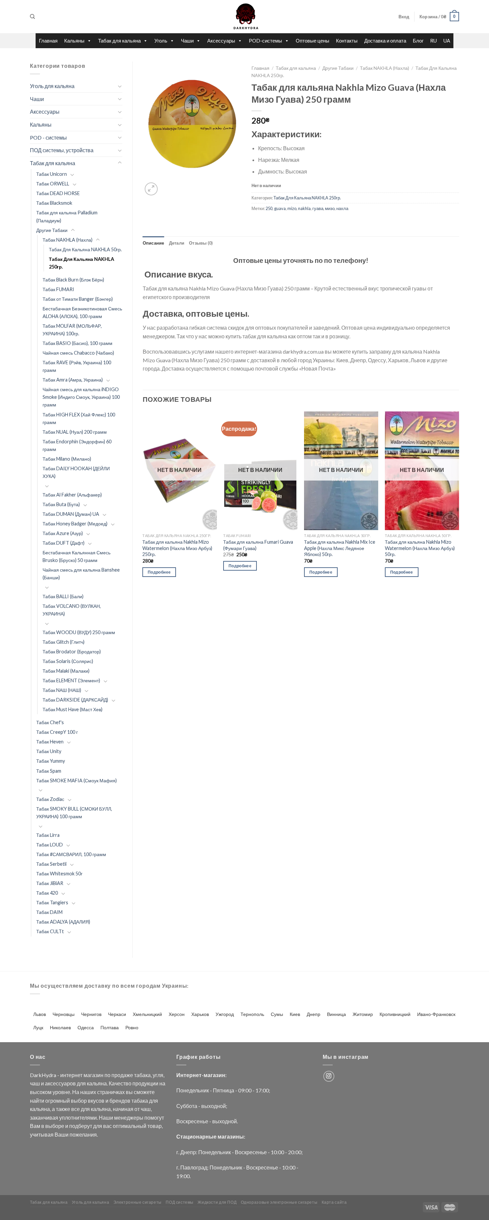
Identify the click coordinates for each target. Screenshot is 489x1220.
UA (446, 41)
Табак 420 (47, 893)
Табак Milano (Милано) (67, 459)
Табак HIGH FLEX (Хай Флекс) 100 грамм (79, 418)
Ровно (131, 1027)
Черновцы (64, 1014)
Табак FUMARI (58, 289)
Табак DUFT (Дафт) (63, 543)
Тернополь (252, 1014)
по (107, 1075)
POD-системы (265, 41)
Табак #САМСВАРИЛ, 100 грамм (71, 854)
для (81, 1083)
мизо (330, 208)
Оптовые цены (312, 41)
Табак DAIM (49, 912)
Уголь (160, 41)
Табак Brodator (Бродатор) (72, 651)
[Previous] (143, 500)
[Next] (459, 500)
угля (158, 1075)
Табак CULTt (50, 931)
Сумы (277, 1014)
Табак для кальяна (119, 41)
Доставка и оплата (385, 41)
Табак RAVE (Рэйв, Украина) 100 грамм (77, 366)
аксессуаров (60, 1083)
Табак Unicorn (51, 174)
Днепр (313, 1014)
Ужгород (225, 1014)
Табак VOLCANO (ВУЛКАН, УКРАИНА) (72, 609)
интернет (71, 1075)
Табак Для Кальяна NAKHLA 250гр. (81, 263)
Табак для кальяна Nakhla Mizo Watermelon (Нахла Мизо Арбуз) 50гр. (420, 548)
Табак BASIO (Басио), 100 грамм (77, 343)
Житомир (363, 1014)
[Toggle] (119, 86)
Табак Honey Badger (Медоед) (75, 523)
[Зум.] (151, 188)
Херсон (177, 1014)
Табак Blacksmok (54, 203)
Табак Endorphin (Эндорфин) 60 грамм (77, 445)
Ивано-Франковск (436, 1014)
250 (268, 208)
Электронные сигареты (137, 1202)
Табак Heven (50, 741)
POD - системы (48, 137)
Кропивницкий (395, 1014)
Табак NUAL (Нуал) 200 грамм (75, 432)
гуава (317, 208)
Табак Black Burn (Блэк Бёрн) (73, 279)
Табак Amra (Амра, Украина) (73, 380)
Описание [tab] (153, 243)
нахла (342, 208)
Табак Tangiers (52, 902)
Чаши (187, 41)
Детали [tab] (177, 243)
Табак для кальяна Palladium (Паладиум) (66, 216)
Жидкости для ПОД (217, 1202)
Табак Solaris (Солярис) (68, 661)
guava (280, 208)
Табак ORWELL (52, 183)
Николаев (60, 1027)
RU (433, 41)
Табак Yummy (50, 761)
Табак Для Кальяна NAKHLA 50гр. (85, 249)
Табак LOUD (49, 844)
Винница (336, 1014)
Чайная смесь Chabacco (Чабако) (78, 353)
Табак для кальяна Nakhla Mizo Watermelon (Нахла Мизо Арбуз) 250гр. (177, 548)
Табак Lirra (48, 835)
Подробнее (159, 572)
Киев (295, 1014)
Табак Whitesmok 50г (59, 873)
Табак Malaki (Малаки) (66, 671)
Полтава (109, 1027)
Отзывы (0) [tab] (201, 243)
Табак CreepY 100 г (57, 732)
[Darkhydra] (244, 16)
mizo (291, 208)
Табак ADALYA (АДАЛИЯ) (63, 922)
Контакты (347, 41)
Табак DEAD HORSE (58, 193)
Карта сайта (334, 1202)
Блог (418, 41)
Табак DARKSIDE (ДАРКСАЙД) (75, 700)
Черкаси (117, 1014)
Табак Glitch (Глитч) (63, 642)
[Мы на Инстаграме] (328, 1076)
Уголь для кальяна (52, 86)
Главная (48, 41)
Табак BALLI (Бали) (63, 596)
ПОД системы (180, 1202)
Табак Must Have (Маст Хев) (72, 709)
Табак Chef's (50, 722)
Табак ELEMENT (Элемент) (71, 680)
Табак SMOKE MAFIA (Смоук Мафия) (76, 780)
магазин (93, 1075)
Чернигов (91, 1014)
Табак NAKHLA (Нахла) (67, 240)
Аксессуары (221, 41)
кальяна (97, 1083)
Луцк (38, 1027)
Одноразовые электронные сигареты (279, 1202)
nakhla (304, 208)
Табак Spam (48, 771)
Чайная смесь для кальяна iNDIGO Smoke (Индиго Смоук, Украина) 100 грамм (81, 397)
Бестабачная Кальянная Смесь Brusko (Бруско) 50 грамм (76, 556)
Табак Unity (48, 751)
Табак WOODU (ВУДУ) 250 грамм (79, 632)
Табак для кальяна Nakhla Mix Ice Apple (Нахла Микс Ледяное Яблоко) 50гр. (339, 548)
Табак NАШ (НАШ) (62, 690)
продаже (122, 1075)
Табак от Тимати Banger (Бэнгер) (78, 299)
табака (142, 1075)
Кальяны (74, 41)
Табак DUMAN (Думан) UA (71, 514)
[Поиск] (32, 16)
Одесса (86, 1027)
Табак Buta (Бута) (61, 504)
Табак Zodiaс (50, 799)
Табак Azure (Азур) (63, 533)
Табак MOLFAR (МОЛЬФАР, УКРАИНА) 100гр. (72, 329)
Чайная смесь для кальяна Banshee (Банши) (81, 573)
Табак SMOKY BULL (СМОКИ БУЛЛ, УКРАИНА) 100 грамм (74, 812)
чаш (35, 1083)
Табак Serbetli (51, 864)
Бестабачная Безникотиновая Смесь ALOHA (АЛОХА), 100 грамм (82, 312)
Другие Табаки (52, 230)
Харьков (200, 1014)
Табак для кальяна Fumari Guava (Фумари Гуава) (258, 545)
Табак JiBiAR (49, 883)
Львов (39, 1014)
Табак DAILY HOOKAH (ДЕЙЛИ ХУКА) (76, 472)
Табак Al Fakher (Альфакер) (72, 495)
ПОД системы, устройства (61, 150)
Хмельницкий (147, 1014)
